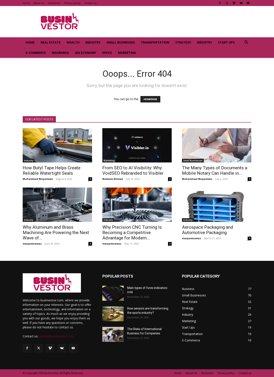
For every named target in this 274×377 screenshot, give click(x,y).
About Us (39, 3)
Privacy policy (72, 3)
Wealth (73, 42)
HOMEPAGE (150, 99)
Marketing (127, 53)
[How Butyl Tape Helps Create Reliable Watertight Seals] (57, 145)
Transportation (155, 42)
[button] (246, 43)
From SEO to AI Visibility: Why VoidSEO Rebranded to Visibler (133, 170)
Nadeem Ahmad (112, 178)
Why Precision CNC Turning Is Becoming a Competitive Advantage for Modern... (132, 232)
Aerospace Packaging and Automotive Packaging (207, 230)
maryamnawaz (32, 243)
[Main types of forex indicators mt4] (113, 293)
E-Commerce (36, 53)
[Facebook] (220, 3)
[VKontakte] (241, 3)
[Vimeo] (234, 3)
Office (107, 53)
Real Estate (51, 42)
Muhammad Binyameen (38, 178)
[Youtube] (248, 3)
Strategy (183, 42)
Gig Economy (85, 53)
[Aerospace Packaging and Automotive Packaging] (216, 205)
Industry (92, 42)
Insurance (60, 53)
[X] (227, 3)
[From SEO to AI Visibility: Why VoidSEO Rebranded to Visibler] (137, 145)
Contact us (90, 3)
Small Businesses (120, 42)
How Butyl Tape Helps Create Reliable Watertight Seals (51, 170)
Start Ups (226, 42)
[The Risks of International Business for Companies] (113, 334)
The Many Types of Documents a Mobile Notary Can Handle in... (214, 170)
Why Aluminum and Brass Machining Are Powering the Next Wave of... (56, 232)
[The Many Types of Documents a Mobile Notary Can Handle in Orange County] (216, 145)
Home (26, 3)
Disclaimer (54, 3)
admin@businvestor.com (56, 336)
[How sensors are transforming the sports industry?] (113, 313)
